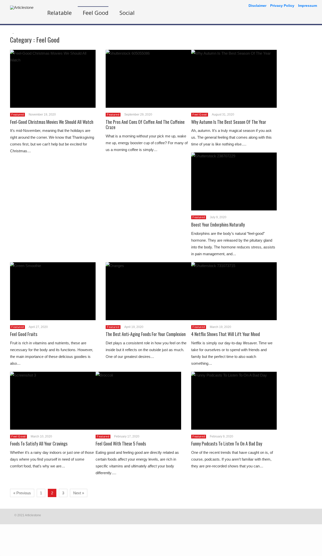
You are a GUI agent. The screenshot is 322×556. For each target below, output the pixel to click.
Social (127, 13)
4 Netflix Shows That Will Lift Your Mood (225, 334)
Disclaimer (257, 6)
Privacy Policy (282, 6)
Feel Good (95, 13)
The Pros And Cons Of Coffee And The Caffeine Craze (145, 125)
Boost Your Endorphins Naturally (218, 224)
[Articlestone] (21, 7)
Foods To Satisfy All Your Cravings (38, 443)
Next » (78, 493)
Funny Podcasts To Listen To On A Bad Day (226, 443)
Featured (17, 114)
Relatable (59, 13)
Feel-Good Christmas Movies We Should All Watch (51, 122)
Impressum (307, 6)
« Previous (22, 493)
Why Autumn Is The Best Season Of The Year (228, 122)
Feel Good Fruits (23, 334)
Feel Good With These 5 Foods (121, 443)
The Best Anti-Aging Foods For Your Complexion (146, 334)
